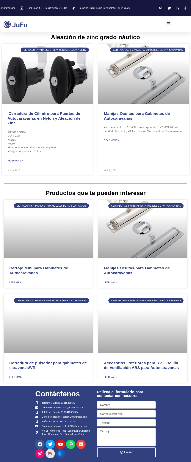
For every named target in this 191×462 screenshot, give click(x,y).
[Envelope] (81, 444)
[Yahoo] (40, 453)
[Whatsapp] (70, 444)
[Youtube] (60, 444)
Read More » (15, 160)
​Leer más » (16, 282)
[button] (161, 8)
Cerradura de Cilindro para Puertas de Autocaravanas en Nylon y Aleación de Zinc (44, 118)
